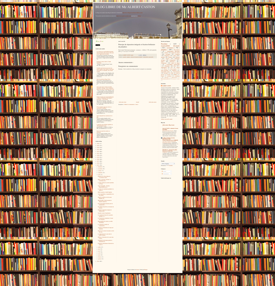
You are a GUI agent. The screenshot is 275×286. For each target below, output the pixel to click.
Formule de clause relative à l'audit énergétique (104, 62)
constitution (177, 76)
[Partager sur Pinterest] (145, 55)
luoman (137, 269)
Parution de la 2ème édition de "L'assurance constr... (104, 177)
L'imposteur (164, 152)
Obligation (174, 70)
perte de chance (176, 63)
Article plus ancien (152, 102)
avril (99, 253)
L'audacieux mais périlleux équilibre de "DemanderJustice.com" (105, 125)
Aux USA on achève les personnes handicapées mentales (169, 142)
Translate (171, 165)
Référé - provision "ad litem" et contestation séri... (104, 180)
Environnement (176, 71)
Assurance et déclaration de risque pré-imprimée (106, 228)
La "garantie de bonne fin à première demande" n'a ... (105, 215)
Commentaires (166, 174)
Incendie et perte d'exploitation (104, 213)
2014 (98, 261)
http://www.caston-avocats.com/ (124, 16)
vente (174, 55)
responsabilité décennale (170, 46)
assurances (171, 48)
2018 (98, 159)
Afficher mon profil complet (166, 119)
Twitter (139, 16)
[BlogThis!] (141, 55)
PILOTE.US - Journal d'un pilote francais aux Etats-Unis (169, 150)
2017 (98, 161)
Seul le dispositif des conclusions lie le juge (104, 116)
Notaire (170, 57)
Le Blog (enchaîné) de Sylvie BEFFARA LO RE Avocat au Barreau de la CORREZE (170, 139)
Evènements (174, 78)
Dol (175, 66)
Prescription (177, 50)
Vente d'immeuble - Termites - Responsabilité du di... (104, 186)
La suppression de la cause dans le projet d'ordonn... (105, 234)
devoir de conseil (176, 53)
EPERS (175, 74)
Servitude (166, 73)
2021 (98, 153)
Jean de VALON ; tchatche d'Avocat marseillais (170, 129)
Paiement (167, 66)
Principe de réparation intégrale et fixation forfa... (105, 210)
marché (163, 57)
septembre (100, 172)
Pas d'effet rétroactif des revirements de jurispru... (106, 207)
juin (99, 249)
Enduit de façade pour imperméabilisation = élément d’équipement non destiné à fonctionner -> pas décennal (105, 98)
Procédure (165, 44)
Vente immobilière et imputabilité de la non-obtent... (106, 194)
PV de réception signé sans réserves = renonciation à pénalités (104, 107)
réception (177, 54)
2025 (98, 145)
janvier (99, 258)
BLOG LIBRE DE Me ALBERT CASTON (125, 6)
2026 (98, 143)
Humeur (178, 57)
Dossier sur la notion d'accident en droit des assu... (106, 231)
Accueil (137, 102)
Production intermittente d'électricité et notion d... (106, 244)
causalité (124, 57)
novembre (100, 168)
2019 (98, 157)
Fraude (162, 76)
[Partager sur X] (142, 55)
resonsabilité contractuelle (173, 64)
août (99, 174)
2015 (98, 165)
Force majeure (173, 69)
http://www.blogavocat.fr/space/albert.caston (133, 12)
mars (99, 255)
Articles (164, 171)
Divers (165, 69)
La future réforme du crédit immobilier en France (106, 183)
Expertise (167, 55)
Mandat (178, 67)
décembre (100, 166)
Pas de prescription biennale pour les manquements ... (105, 204)
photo (179, 78)
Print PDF (100, 41)
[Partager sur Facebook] (144, 55)
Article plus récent (122, 102)
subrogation (164, 67)
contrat (166, 53)
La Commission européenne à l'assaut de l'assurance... (105, 218)
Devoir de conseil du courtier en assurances (103, 131)
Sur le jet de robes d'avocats (167, 130)
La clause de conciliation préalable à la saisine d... (106, 189)
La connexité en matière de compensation (103, 225)
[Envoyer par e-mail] (139, 55)
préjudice (128, 57)
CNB (172, 73)
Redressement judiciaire (165, 78)
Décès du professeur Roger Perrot (103, 79)
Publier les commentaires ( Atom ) (131, 104)
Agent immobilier (165, 70)
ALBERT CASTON (166, 86)
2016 (98, 163)
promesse (169, 76)
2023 (98, 149)
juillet (99, 247)
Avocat (168, 58)
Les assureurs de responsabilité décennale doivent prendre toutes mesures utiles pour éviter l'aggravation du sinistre (105, 53)
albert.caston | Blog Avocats (168, 125)
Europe (169, 74)
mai (99, 251)
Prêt (172, 67)
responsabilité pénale (165, 71)
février (99, 257)
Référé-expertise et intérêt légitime (105, 192)
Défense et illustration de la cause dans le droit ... (106, 237)
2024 (98, 147)
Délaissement (174, 77)
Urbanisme (164, 63)
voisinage (168, 54)
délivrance (167, 77)
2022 (98, 151)
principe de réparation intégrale (137, 57)
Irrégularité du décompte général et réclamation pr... (105, 241)
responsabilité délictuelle (173, 51)
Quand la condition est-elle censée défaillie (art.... (105, 198)
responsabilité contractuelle (148, 57)
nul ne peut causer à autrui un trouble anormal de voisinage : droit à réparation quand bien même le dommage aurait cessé (105, 88)
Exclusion (172, 61)
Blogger (145, 269)
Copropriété (173, 60)
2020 (98, 155)
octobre (99, 170)
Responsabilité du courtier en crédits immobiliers (105, 222)
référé (163, 61)
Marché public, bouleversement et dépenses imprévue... (105, 201)
